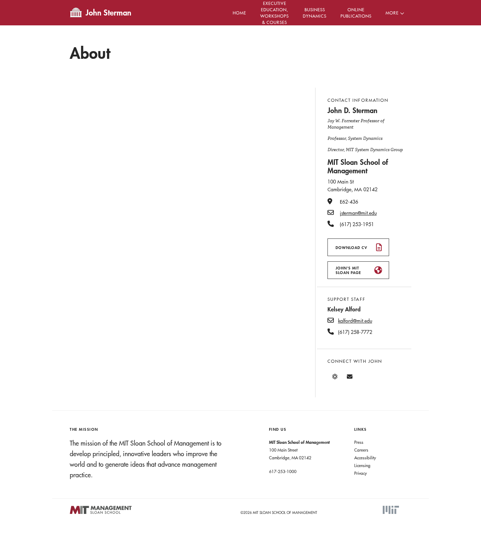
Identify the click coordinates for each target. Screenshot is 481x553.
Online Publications (356, 13)
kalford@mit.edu (355, 321)
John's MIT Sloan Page (348, 270)
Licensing (362, 465)
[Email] (349, 376)
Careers (361, 450)
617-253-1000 (282, 471)
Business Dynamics (314, 13)
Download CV (351, 247)
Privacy (360, 473)
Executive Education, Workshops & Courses (274, 12)
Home (239, 12)
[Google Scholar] (334, 376)
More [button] (392, 12)
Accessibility (365, 457)
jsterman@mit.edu (358, 213)
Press (358, 442)
